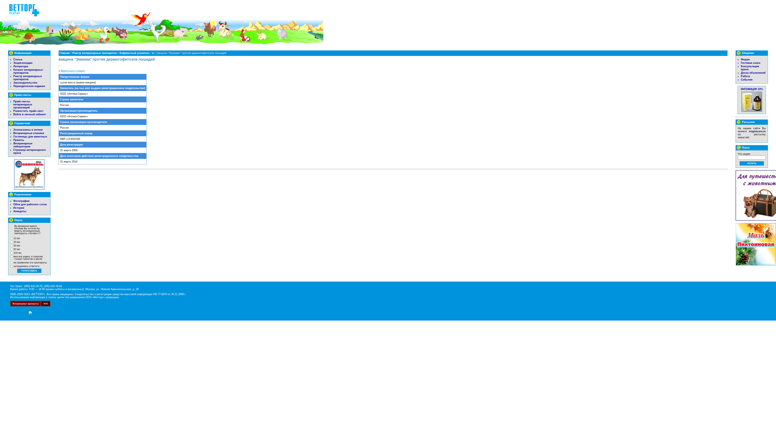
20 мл (17, 242)
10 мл (17, 238)
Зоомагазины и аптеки (28, 129)
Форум (745, 59)
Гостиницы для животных (30, 136)
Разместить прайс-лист (28, 110)
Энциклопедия (23, 62)
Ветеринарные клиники (28, 133)
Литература (20, 66)
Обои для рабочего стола (30, 204)
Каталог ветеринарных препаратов (28, 71)
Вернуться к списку (73, 70)
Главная (64, 53)
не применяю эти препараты (30, 262)
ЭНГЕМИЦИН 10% (751, 89)
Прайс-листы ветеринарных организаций (22, 104)
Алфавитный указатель (134, 53)
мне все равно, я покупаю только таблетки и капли (28, 257)
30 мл (17, 245)
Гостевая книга (750, 62)
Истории (18, 207)
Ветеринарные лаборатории (22, 145)
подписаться (757, 131)
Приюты (18, 139)
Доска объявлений (753, 72)
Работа (745, 76)
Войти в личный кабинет (29, 114)
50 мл (17, 249)
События (747, 79)
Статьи (17, 59)
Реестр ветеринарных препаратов (27, 78)
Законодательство (25, 82)
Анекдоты (19, 211)
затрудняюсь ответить (26, 266)
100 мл (17, 253)
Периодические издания (29, 86)
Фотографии (21, 200)
